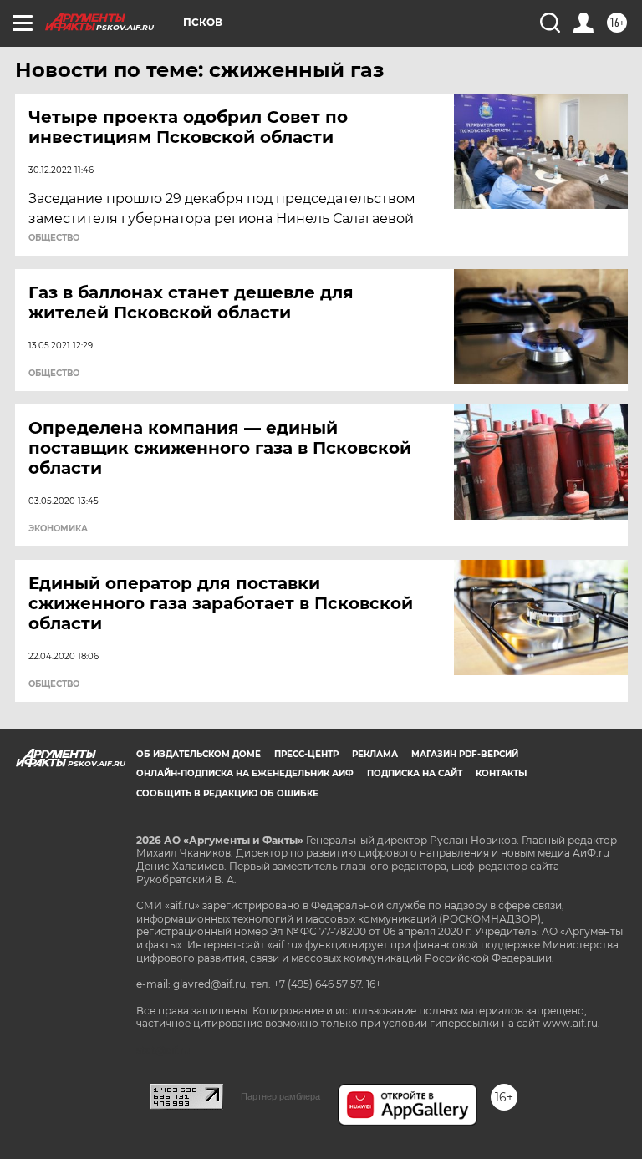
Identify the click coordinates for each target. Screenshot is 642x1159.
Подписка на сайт (414, 773)
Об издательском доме (198, 754)
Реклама (375, 754)
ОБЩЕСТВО (53, 238)
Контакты (501, 773)
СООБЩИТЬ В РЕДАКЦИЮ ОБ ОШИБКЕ (227, 793)
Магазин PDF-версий (464, 754)
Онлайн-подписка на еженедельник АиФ (245, 773)
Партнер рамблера (280, 1096)
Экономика (58, 529)
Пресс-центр (306, 754)
